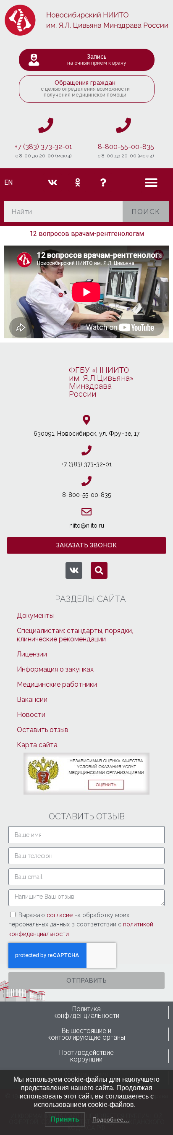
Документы (35, 616)
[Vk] (52, 182)
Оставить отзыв (42, 730)
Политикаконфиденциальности (86, 1012)
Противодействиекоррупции (86, 1056)
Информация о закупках (55, 669)
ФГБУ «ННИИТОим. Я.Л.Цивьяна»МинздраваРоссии (101, 382)
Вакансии (32, 699)
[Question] (103, 182)
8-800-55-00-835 (126, 147)
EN (8, 182)
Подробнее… (110, 1119)
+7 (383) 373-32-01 (43, 147)
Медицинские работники (57, 684)
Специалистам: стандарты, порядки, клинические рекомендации (75, 635)
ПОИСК (145, 211)
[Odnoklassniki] (77, 182)
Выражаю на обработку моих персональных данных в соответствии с (80, 924)
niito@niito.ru (86, 525)
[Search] (99, 570)
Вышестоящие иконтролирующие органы (86, 1034)
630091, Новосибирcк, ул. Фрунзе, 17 (86, 433)
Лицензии (32, 654)
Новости (31, 715)
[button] (151, 183)
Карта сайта (37, 745)
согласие (60, 915)
